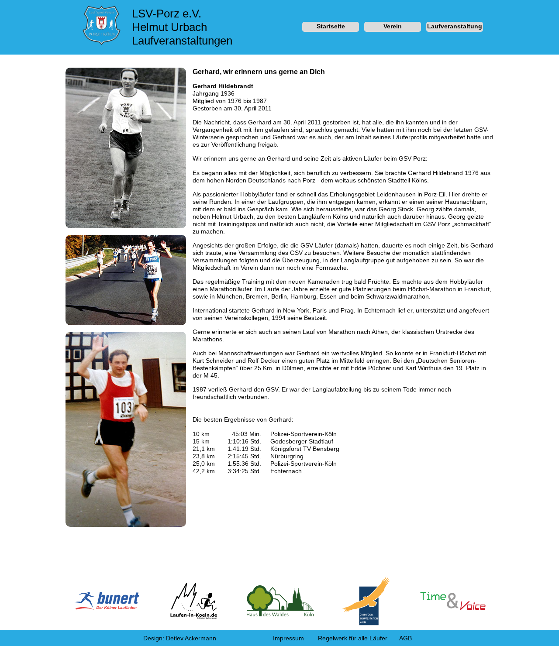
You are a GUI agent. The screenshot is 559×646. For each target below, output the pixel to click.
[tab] (330, 27)
